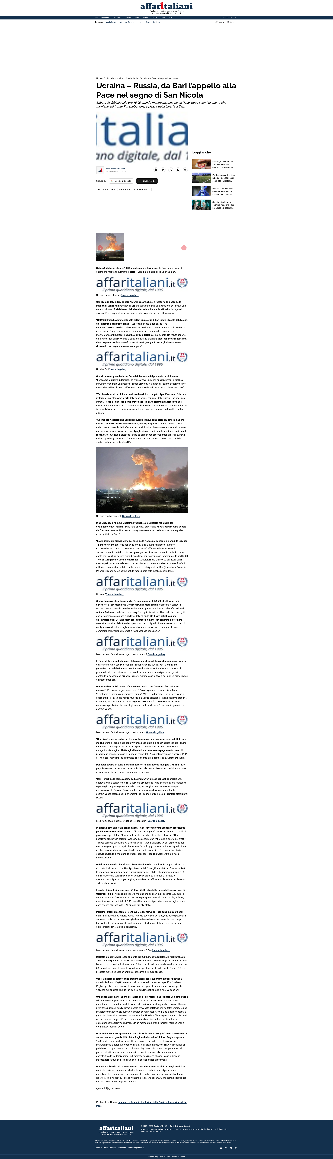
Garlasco (156, 22)
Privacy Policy (153, 1157)
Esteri (137, 18)
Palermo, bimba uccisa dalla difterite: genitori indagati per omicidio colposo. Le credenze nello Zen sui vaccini (222, 191)
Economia (105, 18)
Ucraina (140, 22)
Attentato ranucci (127, 22)
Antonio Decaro (106, 190)
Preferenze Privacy (178, 1157)
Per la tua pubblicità (136, 1148)
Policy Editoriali (110, 1148)
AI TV (171, 18)
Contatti (98, 1148)
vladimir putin (142, 190)
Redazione (122, 1148)
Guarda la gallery (130, 295)
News (145, 18)
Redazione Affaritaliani (115, 168)
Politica (128, 18)
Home (99, 78)
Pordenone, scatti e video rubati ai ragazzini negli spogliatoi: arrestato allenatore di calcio (223, 178)
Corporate (117, 18)
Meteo (221, 22)
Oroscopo (234, 22)
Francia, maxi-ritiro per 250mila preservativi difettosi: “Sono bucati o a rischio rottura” (223, 164)
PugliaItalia (109, 78)
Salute (154, 18)
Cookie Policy (165, 1157)
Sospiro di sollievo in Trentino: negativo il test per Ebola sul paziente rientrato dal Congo (223, 205)
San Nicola (124, 190)
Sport (163, 18)
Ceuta (148, 22)
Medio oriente (111, 22)
